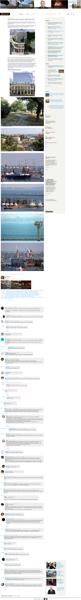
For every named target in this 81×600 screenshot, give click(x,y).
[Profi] (2, 476)
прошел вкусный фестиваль (59, 66)
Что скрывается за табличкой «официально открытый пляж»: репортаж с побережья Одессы (57, 94)
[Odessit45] (2, 529)
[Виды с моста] (22, 211)
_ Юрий (6, 503)
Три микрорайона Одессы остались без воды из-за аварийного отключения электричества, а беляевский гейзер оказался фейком (8, 7)
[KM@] (2, 482)
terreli (5, 535)
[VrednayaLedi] (2, 335)
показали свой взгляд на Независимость (53, 71)
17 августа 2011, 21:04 (13, 503)
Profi (5, 476)
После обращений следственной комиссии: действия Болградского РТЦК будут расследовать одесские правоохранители (6, 287)
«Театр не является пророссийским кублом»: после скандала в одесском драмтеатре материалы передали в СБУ (56, 100)
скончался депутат (60, 55)
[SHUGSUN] (3, 317)
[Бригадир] (3, 366)
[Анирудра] (2, 354)
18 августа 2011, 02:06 (9, 548)
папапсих (8, 397)
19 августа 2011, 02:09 (13, 465)
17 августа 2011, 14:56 (14, 339)
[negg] (3, 417)
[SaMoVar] (2, 360)
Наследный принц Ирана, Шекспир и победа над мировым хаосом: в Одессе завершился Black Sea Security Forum (26, 287)
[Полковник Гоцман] (2, 473)
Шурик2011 (8, 434)
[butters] (2, 379)
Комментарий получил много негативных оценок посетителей (11, 382)
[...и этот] (22, 181)
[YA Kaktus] (2, 577)
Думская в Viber (49, 210)
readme (7, 326)
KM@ (5, 482)
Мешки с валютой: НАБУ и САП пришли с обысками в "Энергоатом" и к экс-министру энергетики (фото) (23, 293)
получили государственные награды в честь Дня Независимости (56, 80)
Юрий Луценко (50, 30)
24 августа (47, 63)
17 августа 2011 (10, 17)
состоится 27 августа (54, 36)
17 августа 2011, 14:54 (12, 321)
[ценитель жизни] (4, 346)
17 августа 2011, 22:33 (14, 529)
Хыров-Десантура (8, 372)
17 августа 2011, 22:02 (14, 513)
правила (16, 385)
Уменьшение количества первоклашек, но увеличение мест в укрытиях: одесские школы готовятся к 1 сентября (60, 565)
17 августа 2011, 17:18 (12, 451)
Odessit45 (7, 529)
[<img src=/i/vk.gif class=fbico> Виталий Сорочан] (2, 458)
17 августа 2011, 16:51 (20, 428)
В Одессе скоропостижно (52, 55)
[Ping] (2, 309)
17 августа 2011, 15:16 (14, 326)
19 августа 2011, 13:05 (18, 583)
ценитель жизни (11, 347)
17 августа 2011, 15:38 (15, 372)
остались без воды (59, 46)
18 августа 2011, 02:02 (9, 542)
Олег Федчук (8, 339)
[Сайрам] (2, 408)
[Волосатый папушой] (3, 520)
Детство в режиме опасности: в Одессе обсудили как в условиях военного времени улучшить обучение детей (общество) (23, 290)
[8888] (2, 489)
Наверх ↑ (9, 300)
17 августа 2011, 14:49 (10, 307)
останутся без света (54, 76)
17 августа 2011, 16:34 (10, 402)
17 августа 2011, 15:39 (11, 377)
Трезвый (7, 384)
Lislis (5, 402)
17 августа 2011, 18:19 (17, 471)
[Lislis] (3, 389)
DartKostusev (7, 513)
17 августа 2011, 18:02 (17, 456)
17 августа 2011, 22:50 (11, 535)
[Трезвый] (3, 384)
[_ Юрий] (2, 505)
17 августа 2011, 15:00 (18, 347)
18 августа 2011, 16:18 (11, 564)
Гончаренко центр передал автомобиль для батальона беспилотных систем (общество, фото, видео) (21, 291)
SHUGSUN (7, 315)
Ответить (6, 313)
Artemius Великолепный (10, 583)
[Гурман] (2, 552)
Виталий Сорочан (9, 456)
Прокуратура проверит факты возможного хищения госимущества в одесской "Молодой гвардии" (22, 294)
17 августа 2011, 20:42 (9, 489)
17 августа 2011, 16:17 (13, 384)
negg (7, 415)
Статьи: (47, 91)
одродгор (6, 451)
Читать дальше (48, 167)
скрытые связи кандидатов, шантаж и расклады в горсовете (55, 52)
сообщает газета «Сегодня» (24, 27)
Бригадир (7, 367)
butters (6, 377)
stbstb (6, 321)
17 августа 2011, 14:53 (15, 315)
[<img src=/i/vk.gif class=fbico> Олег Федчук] (2, 340)
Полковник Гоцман (8, 471)
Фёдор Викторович (12, 428)
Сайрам (6, 408)
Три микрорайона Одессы (52, 46)
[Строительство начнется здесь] (22, 125)
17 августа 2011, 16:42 (11, 408)
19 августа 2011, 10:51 (12, 577)
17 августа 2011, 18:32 (10, 476)
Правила (14, 595)
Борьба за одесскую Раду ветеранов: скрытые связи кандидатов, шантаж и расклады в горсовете (25, 8)
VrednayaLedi (7, 333)
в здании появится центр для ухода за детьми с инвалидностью (55, 44)
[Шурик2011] (3, 434)
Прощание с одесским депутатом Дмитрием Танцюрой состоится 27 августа (60, 589)
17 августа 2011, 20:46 (10, 496)
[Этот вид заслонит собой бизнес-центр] (22, 150)
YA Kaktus (7, 577)
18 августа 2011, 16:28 (11, 569)
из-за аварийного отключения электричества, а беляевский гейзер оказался (56, 47)
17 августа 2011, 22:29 (19, 519)
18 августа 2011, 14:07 (12, 558)
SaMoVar (6, 358)
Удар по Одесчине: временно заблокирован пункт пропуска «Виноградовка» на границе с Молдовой (58, 8)
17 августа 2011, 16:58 (12, 415)
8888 (4, 489)
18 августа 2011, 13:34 (11, 553)
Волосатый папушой (10, 519)
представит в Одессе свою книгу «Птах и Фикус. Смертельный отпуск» (55, 31)
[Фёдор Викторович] (4, 428)
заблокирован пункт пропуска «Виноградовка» (55, 59)
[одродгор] (2, 453)
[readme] (3, 325)
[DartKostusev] (2, 515)
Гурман (6, 553)
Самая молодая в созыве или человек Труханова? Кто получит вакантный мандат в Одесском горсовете (60, 573)
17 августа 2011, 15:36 (13, 367)
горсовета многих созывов (52, 56)
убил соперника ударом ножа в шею (55, 40)
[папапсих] (4, 396)
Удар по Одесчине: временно (53, 58)
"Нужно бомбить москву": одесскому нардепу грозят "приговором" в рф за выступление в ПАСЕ (22, 292)
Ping (6, 307)
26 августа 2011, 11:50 (14, 397)
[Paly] (2, 542)
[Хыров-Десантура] (2, 374)
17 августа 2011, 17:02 (14, 434)
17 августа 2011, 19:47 (11, 482)
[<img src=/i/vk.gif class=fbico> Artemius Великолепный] (2, 585)
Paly (4, 542)
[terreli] (2, 535)
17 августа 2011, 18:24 (12, 440)
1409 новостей (6, 278)
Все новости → (48, 85)
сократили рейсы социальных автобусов (54, 83)
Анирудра (7, 352)
